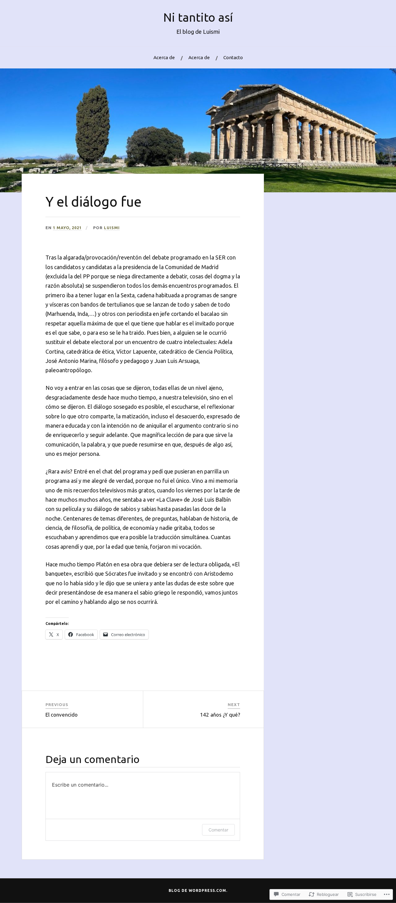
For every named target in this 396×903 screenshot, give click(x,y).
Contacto (233, 57)
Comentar (218, 829)
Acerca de (164, 57)
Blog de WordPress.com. (198, 890)
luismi (112, 227)
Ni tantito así (198, 17)
